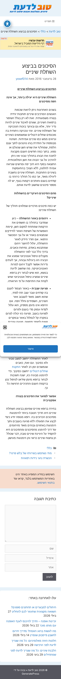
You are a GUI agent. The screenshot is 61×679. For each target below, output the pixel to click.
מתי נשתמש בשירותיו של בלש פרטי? (30, 453)
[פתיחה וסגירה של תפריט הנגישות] (7, 24)
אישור (31, 348)
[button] (5, 327)
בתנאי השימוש (46, 482)
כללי (49, 448)
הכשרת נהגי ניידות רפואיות (36, 458)
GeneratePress (30, 673)
